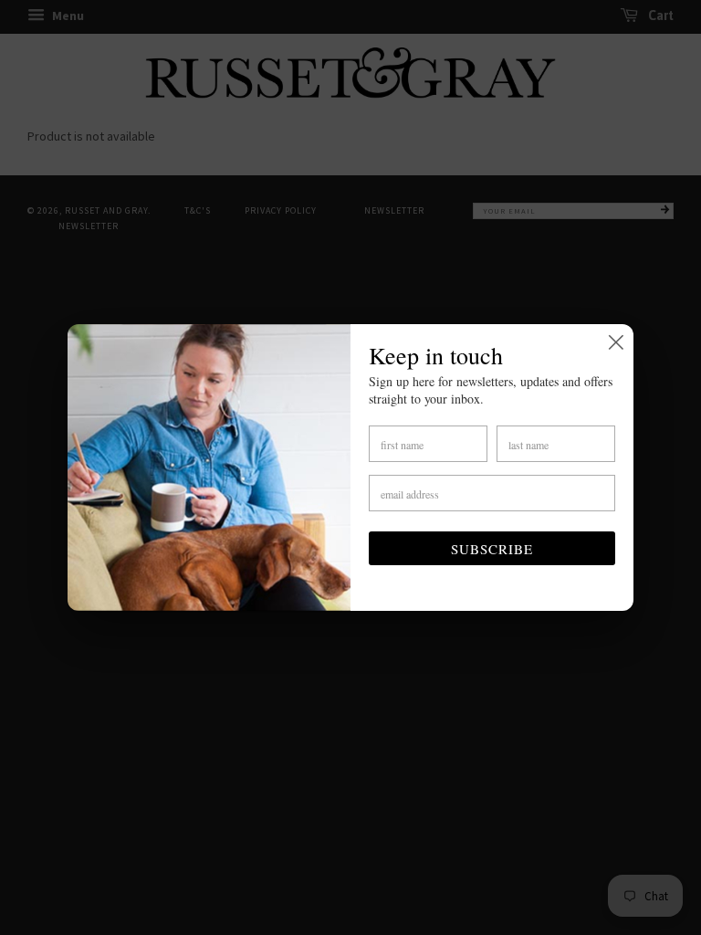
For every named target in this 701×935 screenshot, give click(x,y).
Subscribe (492, 549)
